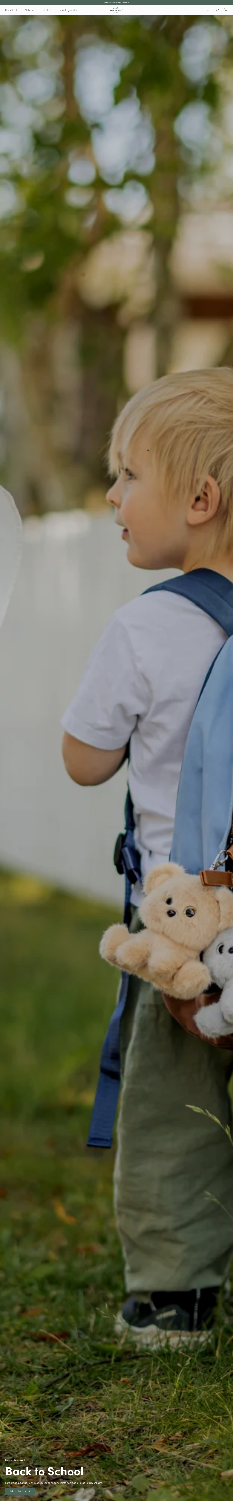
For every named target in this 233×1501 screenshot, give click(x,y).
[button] (11, 10)
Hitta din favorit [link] (8, 16)
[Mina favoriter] (217, 10)
